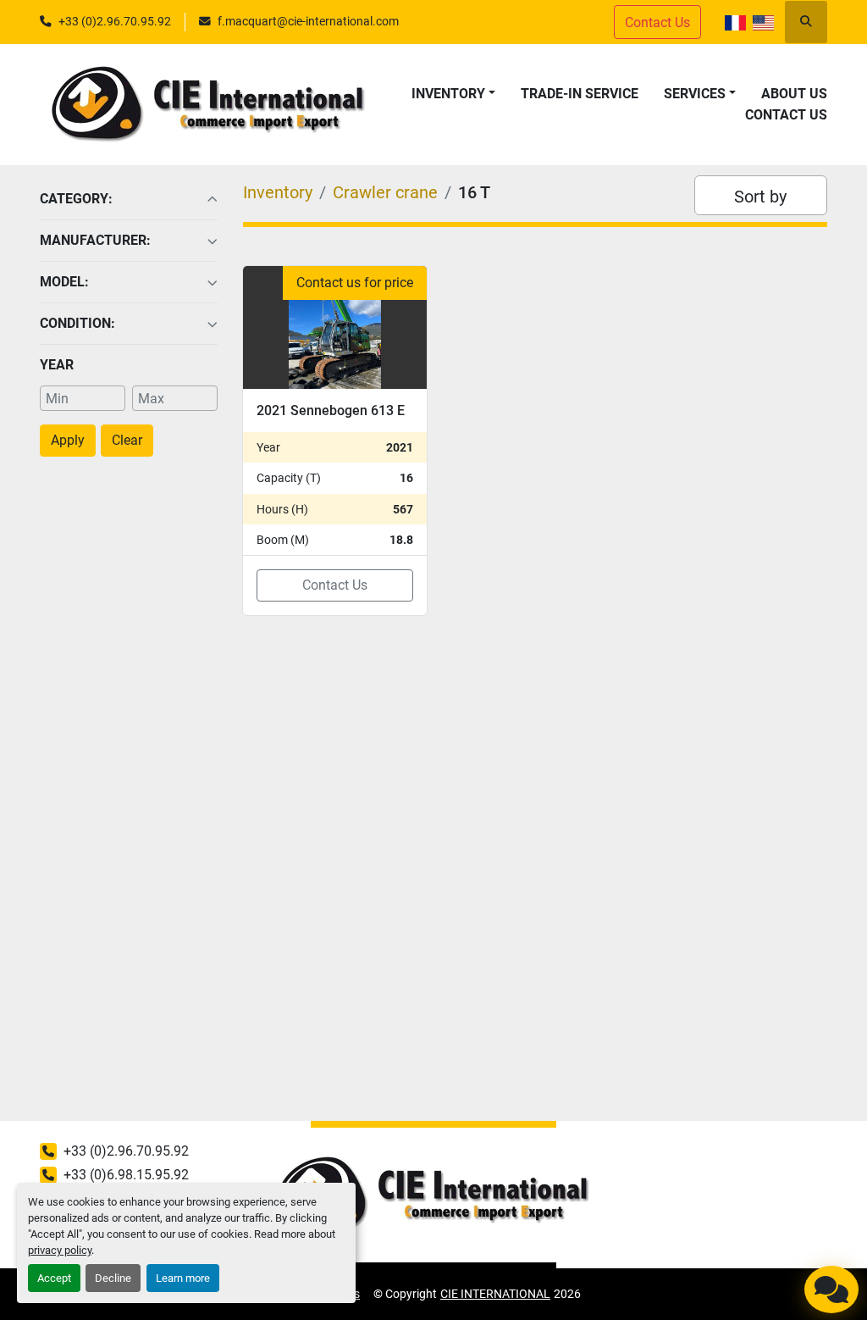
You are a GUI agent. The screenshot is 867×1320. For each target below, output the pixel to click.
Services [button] (695, 94)
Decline (113, 1278)
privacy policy (59, 1250)
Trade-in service (579, 94)
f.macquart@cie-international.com (308, 21)
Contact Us (786, 115)
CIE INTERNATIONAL (495, 1294)
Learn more (183, 1278)
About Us (794, 94)
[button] (453, 94)
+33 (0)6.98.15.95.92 (126, 1175)
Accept (54, 1278)
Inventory (448, 94)
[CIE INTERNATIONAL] (433, 1195)
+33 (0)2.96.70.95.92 (114, 21)
